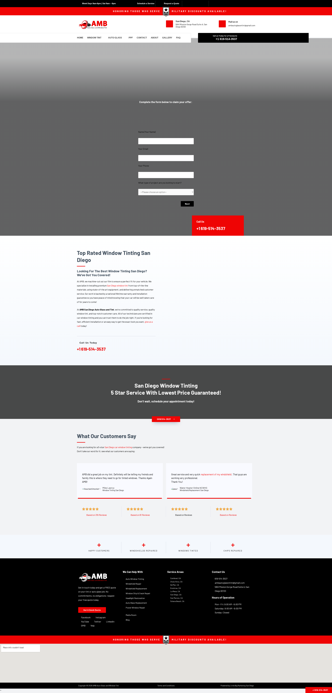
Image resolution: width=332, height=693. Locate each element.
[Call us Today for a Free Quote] (246, 38)
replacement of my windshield (216, 474)
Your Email (143, 148)
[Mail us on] (222, 23)
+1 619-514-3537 (226, 39)
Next (187, 204)
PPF (131, 38)
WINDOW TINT (94, 38)
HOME (80, 38)
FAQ (178, 38)
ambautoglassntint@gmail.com (241, 25)
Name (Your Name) (147, 132)
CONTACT (142, 38)
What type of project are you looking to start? (160, 182)
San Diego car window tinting (118, 447)
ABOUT (154, 38)
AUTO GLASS (115, 38)
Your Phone (143, 165)
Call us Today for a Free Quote (225, 36)
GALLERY (167, 38)
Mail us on (233, 21)
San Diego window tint (117, 285)
